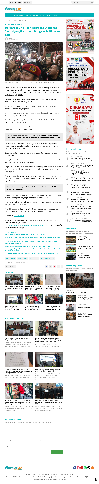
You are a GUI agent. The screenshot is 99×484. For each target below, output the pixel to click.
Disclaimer (27, 2)
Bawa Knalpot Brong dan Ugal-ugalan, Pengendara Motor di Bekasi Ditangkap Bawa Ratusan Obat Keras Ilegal (32, 238)
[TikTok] (88, 467)
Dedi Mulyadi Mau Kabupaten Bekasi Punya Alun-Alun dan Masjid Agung (82, 200)
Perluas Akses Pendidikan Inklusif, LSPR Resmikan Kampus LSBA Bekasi (82, 179)
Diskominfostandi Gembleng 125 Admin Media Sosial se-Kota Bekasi (27, 246)
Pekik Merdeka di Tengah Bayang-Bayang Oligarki (85, 298)
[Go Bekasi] (13, 9)
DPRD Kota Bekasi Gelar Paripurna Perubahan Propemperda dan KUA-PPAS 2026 (31, 253)
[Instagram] (78, 468)
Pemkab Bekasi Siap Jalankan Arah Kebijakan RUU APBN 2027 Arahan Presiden (82, 221)
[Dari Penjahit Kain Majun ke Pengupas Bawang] (71, 307)
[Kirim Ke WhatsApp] (62, 266)
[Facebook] (74, 468)
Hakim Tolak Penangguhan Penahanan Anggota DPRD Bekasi (25, 234)
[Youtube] (81, 468)
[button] (92, 2)
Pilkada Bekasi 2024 (47, 258)
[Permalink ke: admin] (6, 39)
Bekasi (8, 15)
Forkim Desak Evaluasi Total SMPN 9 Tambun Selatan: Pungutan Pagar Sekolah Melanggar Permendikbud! (31, 242)
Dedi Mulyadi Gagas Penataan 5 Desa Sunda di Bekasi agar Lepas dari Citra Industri (81, 193)
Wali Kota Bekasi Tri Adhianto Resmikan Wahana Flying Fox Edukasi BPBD (80, 186)
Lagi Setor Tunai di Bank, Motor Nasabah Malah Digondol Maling (81, 159)
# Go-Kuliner (47, 15)
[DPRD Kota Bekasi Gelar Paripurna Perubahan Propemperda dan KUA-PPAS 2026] (54, 299)
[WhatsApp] (85, 468)
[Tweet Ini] (50, 266)
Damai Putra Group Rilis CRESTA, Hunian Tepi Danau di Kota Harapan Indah (85, 247)
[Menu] (6, 2)
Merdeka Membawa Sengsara (76, 292)
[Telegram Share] (58, 266)
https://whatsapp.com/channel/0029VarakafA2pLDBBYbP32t (26, 225)
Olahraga (28, 15)
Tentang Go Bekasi (15, 2)
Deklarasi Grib (22, 258)
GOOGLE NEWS (19, 216)
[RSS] (92, 468)
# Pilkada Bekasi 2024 (11, 24)
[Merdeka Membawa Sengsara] (80, 280)
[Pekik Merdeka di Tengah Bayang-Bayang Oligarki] (71, 298)
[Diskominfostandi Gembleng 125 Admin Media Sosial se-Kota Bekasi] (14, 299)
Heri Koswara (34, 258)
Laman (55, 15)
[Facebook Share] (46, 266)
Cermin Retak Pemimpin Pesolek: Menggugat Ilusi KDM (85, 315)
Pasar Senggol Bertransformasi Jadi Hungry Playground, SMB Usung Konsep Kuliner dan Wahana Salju (82, 166)
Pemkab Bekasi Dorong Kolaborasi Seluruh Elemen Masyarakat (82, 214)
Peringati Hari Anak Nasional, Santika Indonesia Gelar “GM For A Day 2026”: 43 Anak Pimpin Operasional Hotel (85, 256)
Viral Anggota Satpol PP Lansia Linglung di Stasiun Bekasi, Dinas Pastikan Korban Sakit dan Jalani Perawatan (33, 249)
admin (10, 38)
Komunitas (37, 15)
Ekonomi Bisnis (18, 15)
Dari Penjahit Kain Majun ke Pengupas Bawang (80, 173)
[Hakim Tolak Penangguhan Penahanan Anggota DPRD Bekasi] (14, 279)
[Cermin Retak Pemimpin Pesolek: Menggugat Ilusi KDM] (71, 316)
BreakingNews (10, 258)
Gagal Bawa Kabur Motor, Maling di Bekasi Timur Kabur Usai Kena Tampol (82, 207)
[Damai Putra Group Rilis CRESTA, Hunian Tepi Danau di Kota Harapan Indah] (71, 248)
